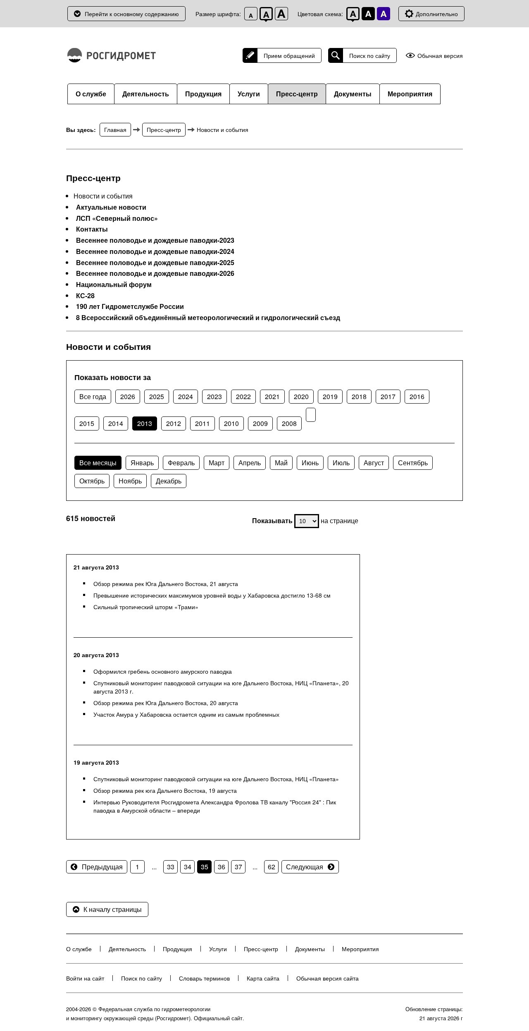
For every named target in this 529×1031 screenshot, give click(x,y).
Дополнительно (437, 14)
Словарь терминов (204, 978)
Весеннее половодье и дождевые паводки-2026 (155, 273)
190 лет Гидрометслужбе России (130, 306)
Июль (341, 462)
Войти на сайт (85, 978)
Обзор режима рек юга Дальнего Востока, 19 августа (165, 790)
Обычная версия (440, 56)
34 (187, 866)
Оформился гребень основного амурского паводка (162, 671)
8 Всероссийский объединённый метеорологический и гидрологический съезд (208, 317)
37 (238, 866)
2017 (388, 396)
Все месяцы (98, 462)
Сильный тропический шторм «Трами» (145, 607)
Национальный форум (114, 284)
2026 (127, 396)
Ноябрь (130, 481)
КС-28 (85, 295)
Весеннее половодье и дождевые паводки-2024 (155, 251)
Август (374, 462)
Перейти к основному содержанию (132, 14)
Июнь (310, 462)
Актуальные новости (111, 207)
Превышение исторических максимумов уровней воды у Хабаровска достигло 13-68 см (212, 595)
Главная (115, 129)
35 (204, 866)
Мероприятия (410, 93)
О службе (91, 93)
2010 (231, 423)
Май (281, 462)
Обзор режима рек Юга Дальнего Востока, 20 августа (165, 702)
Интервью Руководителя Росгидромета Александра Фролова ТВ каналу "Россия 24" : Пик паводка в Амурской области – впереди (214, 806)
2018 (359, 396)
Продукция (203, 93)
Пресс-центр (297, 93)
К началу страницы (112, 909)
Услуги (249, 93)
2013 (144, 423)
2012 (173, 423)
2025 (156, 396)
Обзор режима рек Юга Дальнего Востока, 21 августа (165, 583)
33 (170, 866)
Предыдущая (102, 866)
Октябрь (92, 481)
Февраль (181, 462)
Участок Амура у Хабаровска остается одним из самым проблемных (186, 714)
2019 (330, 396)
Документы (353, 93)
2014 (115, 423)
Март (216, 462)
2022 (243, 396)
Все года (92, 396)
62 (271, 866)
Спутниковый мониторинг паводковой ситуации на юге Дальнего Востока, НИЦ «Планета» (216, 779)
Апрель (249, 462)
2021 (272, 396)
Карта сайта (263, 978)
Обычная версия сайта (327, 978)
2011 (202, 423)
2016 (417, 396)
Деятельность (145, 93)
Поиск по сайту (369, 55)
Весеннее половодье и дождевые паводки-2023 (155, 240)
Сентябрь (413, 462)
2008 (289, 423)
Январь (142, 462)
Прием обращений (289, 55)
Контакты (92, 229)
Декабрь (168, 481)
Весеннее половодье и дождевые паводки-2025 (155, 262)
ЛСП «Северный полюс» (117, 218)
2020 (301, 396)
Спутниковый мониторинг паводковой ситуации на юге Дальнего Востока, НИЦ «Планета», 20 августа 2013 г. (221, 687)
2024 (185, 396)
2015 (86, 423)
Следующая (304, 866)
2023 (214, 396)
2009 (260, 423)
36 (221, 866)
